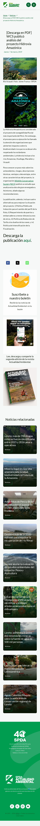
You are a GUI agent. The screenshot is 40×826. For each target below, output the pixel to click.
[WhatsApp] (27, 262)
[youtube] (28, 806)
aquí (27, 240)
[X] (17, 262)
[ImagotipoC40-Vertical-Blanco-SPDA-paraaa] (20, 731)
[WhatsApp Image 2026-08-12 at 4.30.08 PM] (20, 368)
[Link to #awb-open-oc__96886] (28, 5)
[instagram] (23, 806)
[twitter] (17, 806)
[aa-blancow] (20, 776)
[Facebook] (8, 262)
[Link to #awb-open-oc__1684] (34, 5)
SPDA (18, 813)
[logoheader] (11, 3)
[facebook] (12, 806)
